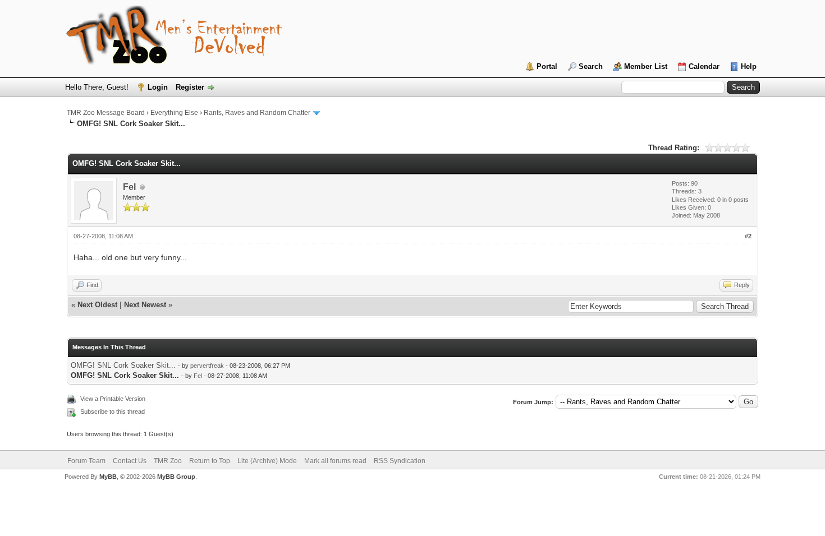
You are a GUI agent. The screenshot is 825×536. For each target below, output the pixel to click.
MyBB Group (176, 476)
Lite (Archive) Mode (267, 461)
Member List (645, 66)
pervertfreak (207, 365)
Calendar (704, 66)
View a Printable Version (112, 398)
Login (158, 87)
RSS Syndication (399, 461)
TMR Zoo (168, 461)
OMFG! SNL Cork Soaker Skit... (123, 365)
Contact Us (129, 461)
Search (591, 66)
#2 (748, 236)
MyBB (108, 476)
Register (190, 87)
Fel (129, 187)
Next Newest (145, 305)
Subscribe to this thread (112, 411)
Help (749, 66)
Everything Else (174, 113)
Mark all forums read (335, 461)
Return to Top (209, 461)
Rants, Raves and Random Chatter (257, 113)
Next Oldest (97, 305)
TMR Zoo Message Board (106, 113)
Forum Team (86, 461)
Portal (547, 66)
